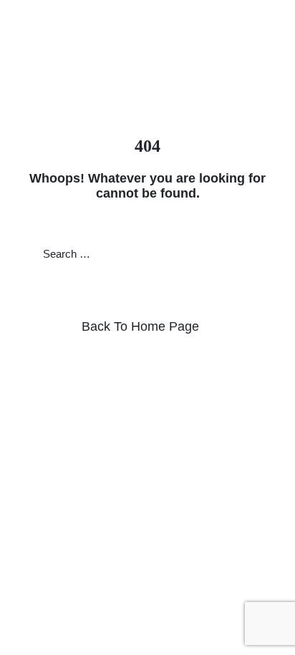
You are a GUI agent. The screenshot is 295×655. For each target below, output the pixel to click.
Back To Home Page (140, 326)
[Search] (254, 254)
